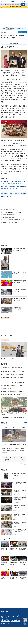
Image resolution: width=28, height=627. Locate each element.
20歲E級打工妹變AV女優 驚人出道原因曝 (13, 186)
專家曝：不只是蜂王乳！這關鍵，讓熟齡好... (13, 222)
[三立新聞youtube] (2, 616)
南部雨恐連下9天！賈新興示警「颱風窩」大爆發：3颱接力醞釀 (22, 578)
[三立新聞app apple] (5, 620)
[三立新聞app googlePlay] (15, 620)
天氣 (6, 427)
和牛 (4, 73)
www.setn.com (13, 623)
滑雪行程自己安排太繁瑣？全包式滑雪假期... (13, 219)
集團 (6, 71)
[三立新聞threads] (21, 616)
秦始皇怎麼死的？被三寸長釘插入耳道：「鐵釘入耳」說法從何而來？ (4, 549)
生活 (23, 4)
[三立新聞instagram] (10, 616)
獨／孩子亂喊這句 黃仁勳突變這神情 (12, 184)
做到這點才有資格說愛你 (8, 214)
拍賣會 (10, 73)
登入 (26, 1)
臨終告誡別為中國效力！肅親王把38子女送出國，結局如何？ (13, 563)
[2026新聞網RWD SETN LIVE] (1, 1)
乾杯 (3, 71)
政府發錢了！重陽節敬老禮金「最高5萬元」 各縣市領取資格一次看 (22, 549)
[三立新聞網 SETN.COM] (1, 4)
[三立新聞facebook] (6, 616)
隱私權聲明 (3, 623)
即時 (4, 4)
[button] (22, 1)
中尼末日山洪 (10, 4)
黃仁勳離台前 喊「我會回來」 (10, 188)
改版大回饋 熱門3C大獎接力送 (10, 210)
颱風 (14, 427)
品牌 (14, 73)
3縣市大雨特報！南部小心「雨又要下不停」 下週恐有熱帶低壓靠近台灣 (4, 578)
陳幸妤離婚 (18, 4)
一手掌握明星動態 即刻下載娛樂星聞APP (12, 212)
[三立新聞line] (13, 616)
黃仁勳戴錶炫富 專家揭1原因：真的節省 (13, 181)
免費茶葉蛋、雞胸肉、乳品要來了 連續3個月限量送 (22, 563)
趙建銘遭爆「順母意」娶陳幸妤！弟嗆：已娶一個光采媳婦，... (13, 413)
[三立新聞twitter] (17, 616)
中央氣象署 (22, 427)
